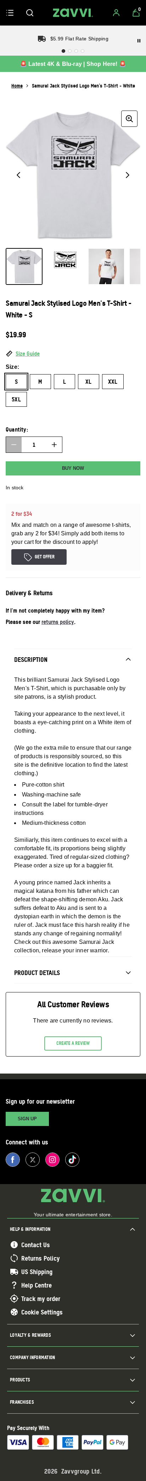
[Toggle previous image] (18, 175)
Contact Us (35, 1245)
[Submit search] (30, 13)
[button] (73, 354)
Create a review (73, 1043)
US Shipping (36, 1272)
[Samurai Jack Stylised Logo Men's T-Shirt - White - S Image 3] (106, 266)
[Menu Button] (10, 13)
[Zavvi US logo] (73, 13)
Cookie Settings (42, 1312)
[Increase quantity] (54, 444)
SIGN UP (27, 1118)
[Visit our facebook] (13, 1160)
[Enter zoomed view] (129, 119)
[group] (73, 175)
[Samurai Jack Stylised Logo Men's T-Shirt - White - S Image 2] (65, 266)
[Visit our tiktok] (72, 1160)
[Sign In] (116, 13)
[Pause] (139, 40)
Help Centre (36, 1285)
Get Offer (45, 556)
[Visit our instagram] (52, 1160)
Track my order (40, 1298)
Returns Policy (40, 1258)
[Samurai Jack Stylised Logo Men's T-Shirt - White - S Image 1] (24, 266)
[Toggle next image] (127, 175)
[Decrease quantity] (14, 444)
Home (17, 86)
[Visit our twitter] (33, 1160)
